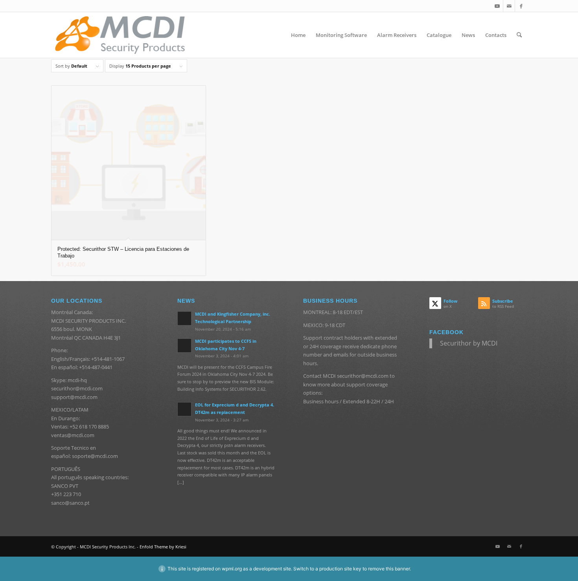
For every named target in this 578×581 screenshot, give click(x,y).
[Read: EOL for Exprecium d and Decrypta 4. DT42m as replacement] (184, 409)
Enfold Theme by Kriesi (163, 547)
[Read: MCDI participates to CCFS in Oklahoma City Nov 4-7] (184, 345)
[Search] (519, 35)
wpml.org (232, 569)
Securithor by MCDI (468, 343)
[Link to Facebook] (521, 6)
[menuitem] (298, 35)
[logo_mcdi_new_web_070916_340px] (120, 35)
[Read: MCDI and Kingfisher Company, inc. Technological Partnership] (184, 318)
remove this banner (389, 569)
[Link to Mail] (509, 6)
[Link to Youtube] (497, 6)
